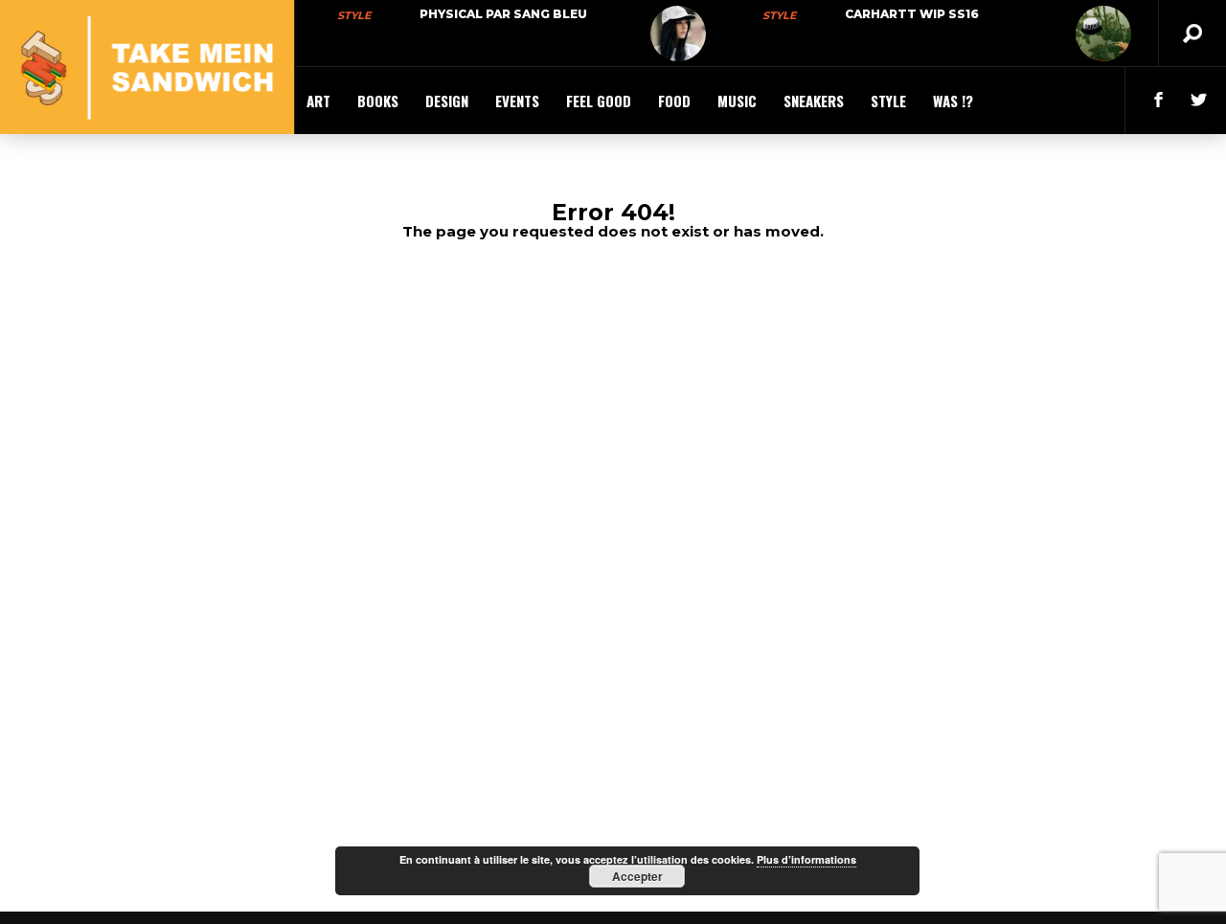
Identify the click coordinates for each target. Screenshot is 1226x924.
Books (377, 100)
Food (674, 100)
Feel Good (598, 100)
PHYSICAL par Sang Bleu (503, 14)
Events (517, 100)
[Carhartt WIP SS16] (1103, 33)
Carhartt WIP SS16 (912, 14)
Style (354, 15)
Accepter (637, 876)
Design (446, 100)
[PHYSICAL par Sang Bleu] (678, 33)
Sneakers (813, 100)
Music (737, 100)
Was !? (953, 100)
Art (318, 100)
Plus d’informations (806, 859)
